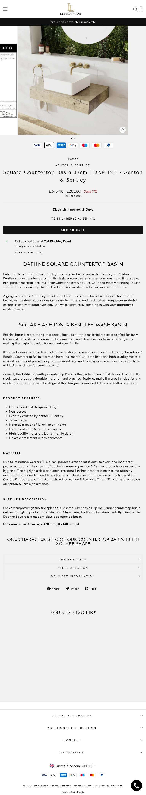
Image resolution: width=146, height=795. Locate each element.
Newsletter (72, 752)
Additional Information (72, 727)
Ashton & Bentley (73, 165)
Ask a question (73, 567)
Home (72, 158)
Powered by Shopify (73, 791)
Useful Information (72, 715)
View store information (28, 252)
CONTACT (72, 740)
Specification (73, 559)
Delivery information (73, 576)
